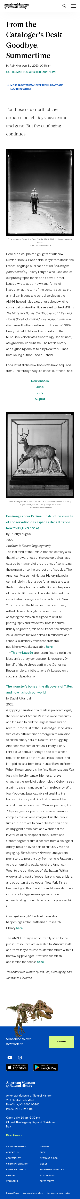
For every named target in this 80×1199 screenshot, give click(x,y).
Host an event (47, 1176)
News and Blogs (48, 1158)
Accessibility (13, 1158)
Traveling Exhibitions (52, 1170)
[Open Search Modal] (64, 6)
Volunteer (12, 1181)
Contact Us (12, 1152)
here (49, 646)
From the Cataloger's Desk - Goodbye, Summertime (35, 41)
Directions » (14, 1135)
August (40, 399)
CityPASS (44, 1147)
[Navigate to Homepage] (16, 6)
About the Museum (16, 1147)
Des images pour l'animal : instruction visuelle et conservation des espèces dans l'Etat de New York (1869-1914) (39, 522)
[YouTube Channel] (8, 1057)
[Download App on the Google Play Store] (45, 1067)
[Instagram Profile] (18, 1057)
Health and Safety (16, 1170)
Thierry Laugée (22, 652)
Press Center (47, 1181)
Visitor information (17, 1164)
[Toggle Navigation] (73, 6)
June (39, 387)
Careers (10, 1176)
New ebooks (40, 381)
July (40, 393)
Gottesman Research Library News (31, 72)
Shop (43, 1152)
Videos (43, 1164)
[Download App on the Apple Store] (17, 1067)
